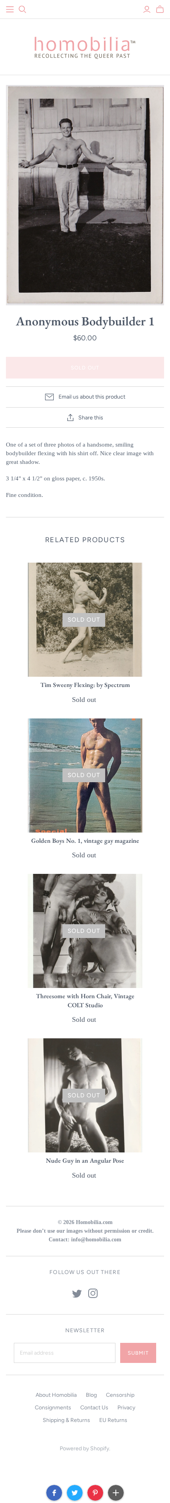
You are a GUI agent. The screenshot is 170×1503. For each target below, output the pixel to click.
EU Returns (113, 1420)
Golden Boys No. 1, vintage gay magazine (85, 840)
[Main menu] (10, 9)
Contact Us (94, 1407)
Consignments (53, 1407)
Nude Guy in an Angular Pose (85, 1160)
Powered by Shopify (84, 1448)
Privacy (126, 1407)
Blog (91, 1395)
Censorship (120, 1395)
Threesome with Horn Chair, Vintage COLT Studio (85, 1000)
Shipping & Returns (66, 1420)
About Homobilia (56, 1395)
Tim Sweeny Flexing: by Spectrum (85, 685)
